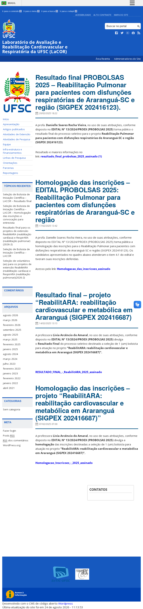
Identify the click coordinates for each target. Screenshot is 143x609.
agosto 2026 (10, 315)
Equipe (7, 144)
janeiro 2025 (10, 349)
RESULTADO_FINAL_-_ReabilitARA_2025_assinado (68, 372)
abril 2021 (9, 388)
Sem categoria (11, 409)
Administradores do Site (127, 58)
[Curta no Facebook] (116, 33)
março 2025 (10, 339)
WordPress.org (11, 445)
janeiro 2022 (10, 383)
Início (6, 119)
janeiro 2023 (10, 373)
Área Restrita (103, 58)
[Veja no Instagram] (133, 33)
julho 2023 (9, 363)
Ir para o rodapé (68, 11)
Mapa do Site (121, 14)
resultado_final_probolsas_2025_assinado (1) (71, 156)
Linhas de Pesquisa (14, 157)
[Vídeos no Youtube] (127, 33)
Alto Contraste (102, 14)
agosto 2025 (10, 334)
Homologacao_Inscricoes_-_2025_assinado (64, 463)
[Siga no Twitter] (122, 33)
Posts (9, 435)
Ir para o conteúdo (11, 11)
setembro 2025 (12, 329)
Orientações (10, 163)
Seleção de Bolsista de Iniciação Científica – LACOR (16, 253)
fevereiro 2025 (11, 344)
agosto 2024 (10, 354)
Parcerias (8, 168)
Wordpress (65, 603)
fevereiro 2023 (11, 368)
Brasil (12, 3)
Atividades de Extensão (16, 134)
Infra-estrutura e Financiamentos (12, 151)
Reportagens (10, 173)
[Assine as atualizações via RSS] (138, 33)
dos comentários (15, 440)
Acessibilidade (83, 14)
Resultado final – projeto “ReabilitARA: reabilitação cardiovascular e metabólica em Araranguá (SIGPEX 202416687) (84, 306)
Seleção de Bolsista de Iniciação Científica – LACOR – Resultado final (17, 198)
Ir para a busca (49, 11)
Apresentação (11, 124)
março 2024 (10, 359)
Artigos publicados (14, 129)
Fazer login (9, 430)
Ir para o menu (31, 11)
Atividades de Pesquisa (16, 139)
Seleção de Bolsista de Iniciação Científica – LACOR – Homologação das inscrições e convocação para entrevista (17, 214)
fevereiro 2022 (11, 378)
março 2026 (10, 320)
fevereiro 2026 (11, 325)
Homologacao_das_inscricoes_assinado (83, 269)
